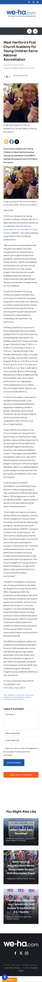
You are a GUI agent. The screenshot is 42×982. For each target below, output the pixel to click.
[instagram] (37, 2)
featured (11, 695)
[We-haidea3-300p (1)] (21, 10)
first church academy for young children (19, 696)
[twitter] (33, 2)
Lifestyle (19, 878)
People (25, 878)
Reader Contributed (20, 68)
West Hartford (18, 699)
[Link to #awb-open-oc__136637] (29, 31)
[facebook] (29, 2)
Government (19, 838)
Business (18, 917)
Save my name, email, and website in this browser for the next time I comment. (21, 751)
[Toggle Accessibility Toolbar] (5, 977)
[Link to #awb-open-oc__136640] (35, 31)
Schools (31, 68)
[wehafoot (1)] (21, 941)
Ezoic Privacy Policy (12, 968)
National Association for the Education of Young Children (21, 229)
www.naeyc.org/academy (15, 687)
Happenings (26, 917)
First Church (19, 695)
